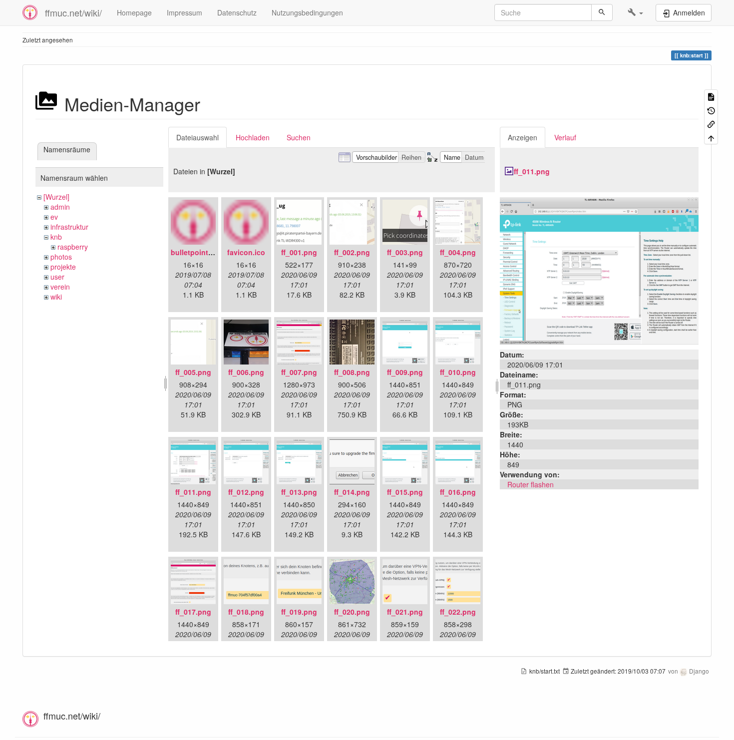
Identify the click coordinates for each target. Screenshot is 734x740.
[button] (635, 12)
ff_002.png (352, 252)
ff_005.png (193, 372)
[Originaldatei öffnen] (599, 270)
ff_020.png (352, 612)
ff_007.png (299, 372)
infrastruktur (69, 227)
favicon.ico (246, 252)
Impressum (184, 12)
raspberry (72, 247)
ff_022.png (458, 612)
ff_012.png (246, 492)
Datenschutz (237, 12)
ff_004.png (458, 252)
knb (56, 237)
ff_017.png (193, 612)
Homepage (134, 12)
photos (61, 257)
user (57, 277)
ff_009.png (405, 372)
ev (54, 217)
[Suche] (602, 12)
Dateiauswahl (197, 137)
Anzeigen (522, 137)
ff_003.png (405, 252)
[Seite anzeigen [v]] (711, 96)
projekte (63, 267)
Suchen (299, 137)
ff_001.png (299, 252)
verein (60, 287)
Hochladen (253, 137)
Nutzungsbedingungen (307, 12)
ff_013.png (299, 492)
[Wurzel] (56, 197)
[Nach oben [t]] (711, 137)
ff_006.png (246, 372)
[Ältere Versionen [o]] (711, 109)
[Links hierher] (711, 123)
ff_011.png (193, 492)
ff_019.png (299, 612)
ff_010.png (458, 372)
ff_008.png (352, 372)
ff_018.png (246, 612)
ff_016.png (458, 492)
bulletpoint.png (197, 252)
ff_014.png (352, 492)
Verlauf (565, 137)
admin (60, 207)
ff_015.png (405, 492)
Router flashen (530, 484)
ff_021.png (405, 612)
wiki (56, 297)
